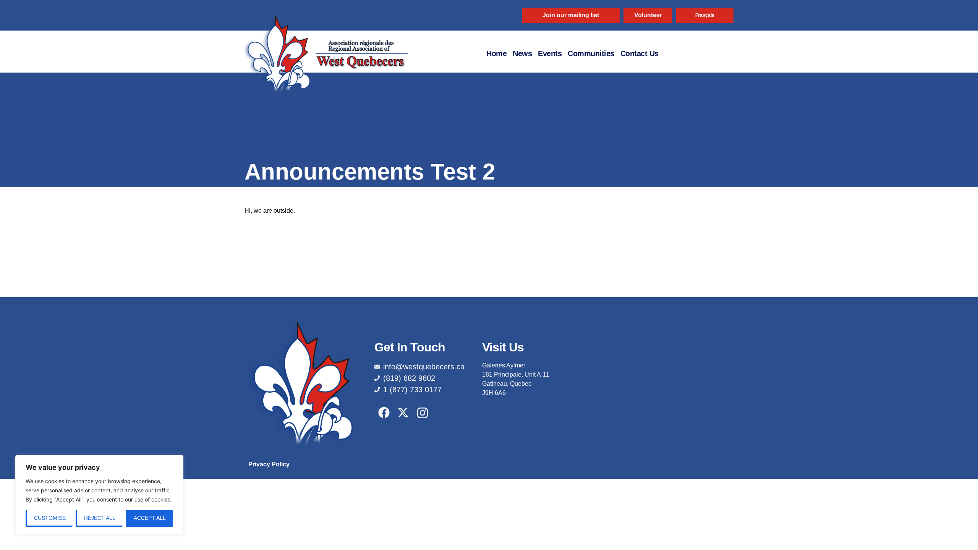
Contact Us (639, 53)
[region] (99, 495)
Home (496, 53)
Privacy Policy (269, 464)
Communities (591, 53)
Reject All (99, 518)
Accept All (150, 518)
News (522, 53)
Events (550, 53)
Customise (50, 518)
